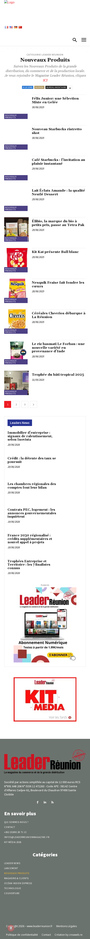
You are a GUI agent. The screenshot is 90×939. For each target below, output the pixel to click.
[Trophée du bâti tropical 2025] (16, 383)
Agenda (39, 87)
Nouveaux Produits (11, 116)
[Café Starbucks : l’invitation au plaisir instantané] (16, 168)
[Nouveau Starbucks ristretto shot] (16, 137)
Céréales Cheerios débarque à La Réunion (58, 315)
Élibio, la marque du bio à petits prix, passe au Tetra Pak (58, 223)
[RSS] (52, 802)
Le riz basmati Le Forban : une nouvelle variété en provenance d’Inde (58, 347)
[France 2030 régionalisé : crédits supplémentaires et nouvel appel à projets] (72, 542)
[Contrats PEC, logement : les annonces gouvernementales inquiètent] (72, 517)
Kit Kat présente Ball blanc (55, 252)
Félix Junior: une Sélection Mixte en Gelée (55, 100)
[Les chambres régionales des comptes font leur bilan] (72, 491)
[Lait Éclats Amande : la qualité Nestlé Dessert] (16, 199)
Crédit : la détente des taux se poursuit (32, 460)
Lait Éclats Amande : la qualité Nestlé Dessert (58, 192)
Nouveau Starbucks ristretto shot (57, 131)
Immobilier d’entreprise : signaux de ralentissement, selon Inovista (30, 436)
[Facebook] (37, 802)
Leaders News (20, 423)
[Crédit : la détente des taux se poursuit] (72, 465)
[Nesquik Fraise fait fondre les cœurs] (16, 291)
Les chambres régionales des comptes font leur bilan (32, 486)
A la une (27, 87)
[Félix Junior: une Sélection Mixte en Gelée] (16, 107)
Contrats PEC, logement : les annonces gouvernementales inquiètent (32, 513)
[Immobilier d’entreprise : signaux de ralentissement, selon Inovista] (72, 440)
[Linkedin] (45, 802)
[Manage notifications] (11, 928)
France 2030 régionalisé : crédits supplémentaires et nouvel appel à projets (30, 538)
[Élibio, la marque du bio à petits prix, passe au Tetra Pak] (16, 229)
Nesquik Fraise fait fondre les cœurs (58, 284)
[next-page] (33, 404)
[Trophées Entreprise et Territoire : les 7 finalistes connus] (72, 568)
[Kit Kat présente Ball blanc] (16, 260)
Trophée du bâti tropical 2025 (58, 375)
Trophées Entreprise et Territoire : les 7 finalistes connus (29, 564)
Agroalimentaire (56, 87)
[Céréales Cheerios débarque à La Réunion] (16, 321)
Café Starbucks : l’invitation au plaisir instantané (58, 162)
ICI (45, 80)
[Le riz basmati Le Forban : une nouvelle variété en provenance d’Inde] (16, 352)
